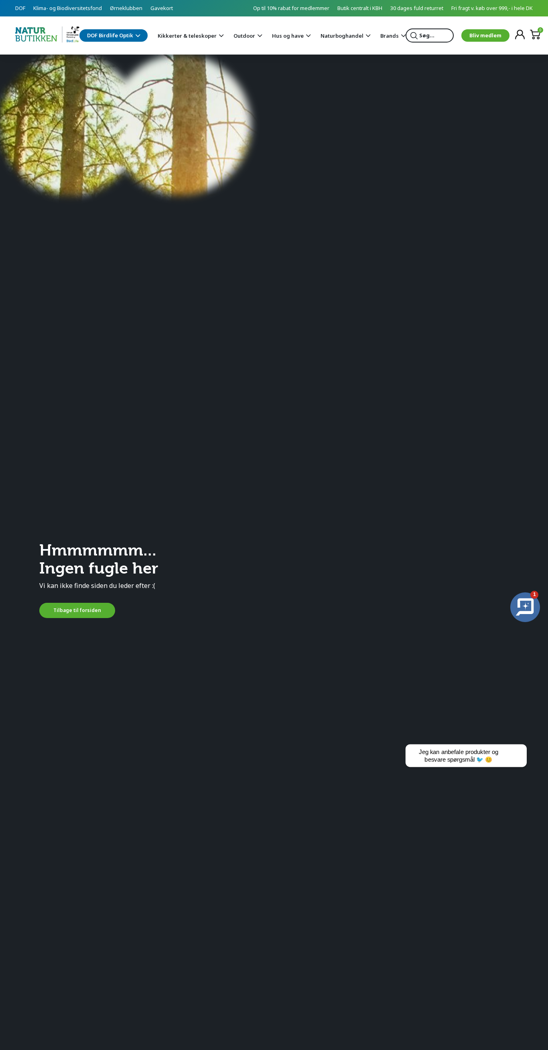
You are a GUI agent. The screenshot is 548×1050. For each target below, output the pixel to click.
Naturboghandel (342, 35)
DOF (20, 8)
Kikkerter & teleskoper (187, 35)
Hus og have (288, 35)
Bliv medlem (485, 35)
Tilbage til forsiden (77, 610)
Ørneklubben (126, 8)
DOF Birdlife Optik (110, 35)
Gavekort (161, 8)
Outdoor (244, 35)
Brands (389, 35)
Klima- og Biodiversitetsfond (67, 8)
